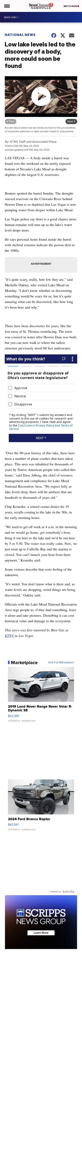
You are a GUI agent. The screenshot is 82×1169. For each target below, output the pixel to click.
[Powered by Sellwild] (68, 891)
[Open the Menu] (6, 6)
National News (20, 35)
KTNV (10, 635)
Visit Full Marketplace (61, 662)
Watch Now (70, 6)
